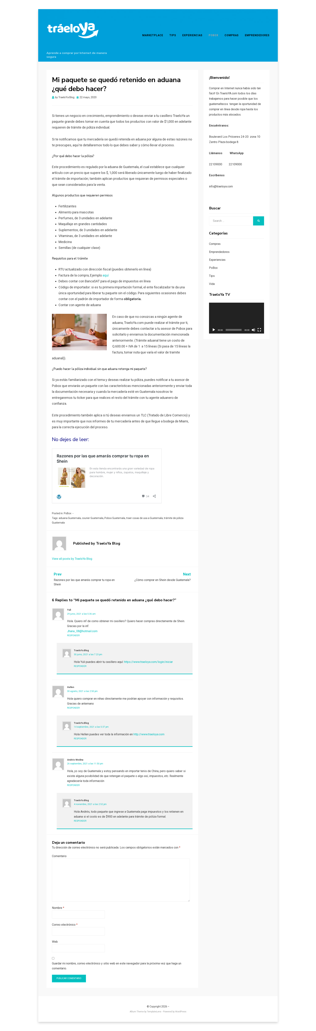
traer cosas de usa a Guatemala (144, 518)
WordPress (180, 1011)
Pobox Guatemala (114, 518)
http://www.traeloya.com (148, 734)
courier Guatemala (92, 518)
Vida (212, 284)
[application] (236, 318)
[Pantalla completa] (259, 330)
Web (55, 941)
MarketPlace (152, 35)
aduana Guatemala (70, 518)
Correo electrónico (65, 924)
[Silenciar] (253, 330)
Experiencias (192, 35)
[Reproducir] (214, 330)
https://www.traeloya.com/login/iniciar (148, 662)
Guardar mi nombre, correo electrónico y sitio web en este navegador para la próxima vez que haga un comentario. (116, 966)
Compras (232, 35)
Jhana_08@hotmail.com (82, 631)
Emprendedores (257, 35)
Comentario (59, 856)
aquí (106, 275)
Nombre (58, 908)
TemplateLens (154, 1011)
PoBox (213, 35)
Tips (172, 35)
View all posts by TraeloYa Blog (72, 558)
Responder (73, 635)
